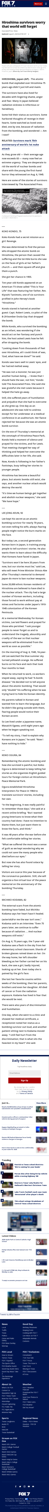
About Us (6, 1384)
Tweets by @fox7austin (10, 1314)
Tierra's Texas (7, 1358)
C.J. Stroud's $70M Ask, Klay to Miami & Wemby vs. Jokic (15, 1271)
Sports (5, 1418)
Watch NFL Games (9, 1444)
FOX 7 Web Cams (29, 1402)
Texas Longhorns (8, 1421)
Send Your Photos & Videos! (30, 1398)
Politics (4, 1336)
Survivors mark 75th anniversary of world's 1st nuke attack (20, 144)
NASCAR (5, 1430)
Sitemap (5, 1346)
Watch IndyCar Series (9, 1459)
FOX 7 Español (7, 1360)
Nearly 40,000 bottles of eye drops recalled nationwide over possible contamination (17, 1108)
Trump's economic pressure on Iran (14, 1280)
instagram (24, 1486)
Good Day (28, 1324)
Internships (6, 1401)
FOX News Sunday (8, 1343)
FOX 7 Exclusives (31, 1351)
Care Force (27, 1366)
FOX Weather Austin (9, 1366)
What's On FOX (7, 1387)
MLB (3, 1427)
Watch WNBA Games (10, 1472)
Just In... (6, 1103)
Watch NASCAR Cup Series (9, 1456)
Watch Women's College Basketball (8, 1468)
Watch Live (38, 4)
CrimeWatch (27, 1355)
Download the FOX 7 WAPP (30, 1393)
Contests (26, 1341)
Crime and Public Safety (8, 1339)
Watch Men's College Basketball (9, 1463)
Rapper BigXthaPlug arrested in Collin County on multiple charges (15, 1128)
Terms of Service (26, 1093)
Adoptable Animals (29, 1338)
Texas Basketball (8, 1432)
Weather (27, 1384)
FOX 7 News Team (9, 1396)
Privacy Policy (27, 1091)
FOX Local (7, 1351)
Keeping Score (28, 1330)
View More (41, 1103)
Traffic (4, 1330)
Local (4, 1327)
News (16, 31)
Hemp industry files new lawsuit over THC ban (17, 1251)
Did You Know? (28, 1407)
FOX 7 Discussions (29, 1371)
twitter (20, 1486)
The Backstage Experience (7, 1377)
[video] (41, 1242)
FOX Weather (27, 1405)
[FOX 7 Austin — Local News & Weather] (8, 3)
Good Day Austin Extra (10, 1369)
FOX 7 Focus (27, 1360)
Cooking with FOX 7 (30, 1333)
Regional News (30, 1418)
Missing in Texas (29, 1369)
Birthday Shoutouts (30, 1327)
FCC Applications (8, 1409)
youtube (29, 1486)
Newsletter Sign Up (9, 1393)
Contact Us (6, 1390)
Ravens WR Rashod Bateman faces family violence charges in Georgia (16, 1138)
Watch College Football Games (10, 1448)
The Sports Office (8, 1363)
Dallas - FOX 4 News (30, 1421)
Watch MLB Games (9, 1452)
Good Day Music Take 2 (10, 1372)
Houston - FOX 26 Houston (29, 1425)
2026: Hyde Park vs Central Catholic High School (16, 1240)
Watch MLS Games (9, 1474)
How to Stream (7, 1355)
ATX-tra (25, 1374)
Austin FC (5, 1424)
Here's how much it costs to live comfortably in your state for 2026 (18, 1149)
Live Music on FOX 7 (30, 1336)
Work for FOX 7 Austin (10, 1398)
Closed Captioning (8, 1404)
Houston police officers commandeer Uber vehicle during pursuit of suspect (17, 1118)
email (33, 1486)
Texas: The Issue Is (30, 1363)
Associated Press (7, 31)
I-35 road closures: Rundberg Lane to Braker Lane (18, 1261)
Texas (4, 1333)
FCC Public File (7, 1407)
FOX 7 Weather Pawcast (28, 1388)
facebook (16, 1486)
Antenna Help (7, 1412)
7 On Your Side (28, 1358)
